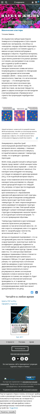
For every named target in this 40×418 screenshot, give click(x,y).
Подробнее (13, 408)
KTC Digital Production (30, 390)
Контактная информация (20, 354)
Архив (31, 342)
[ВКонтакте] (36, 292)
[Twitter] (32, 292)
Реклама (22, 342)
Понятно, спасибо (8, 412)
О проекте (10, 342)
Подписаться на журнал (20, 23)
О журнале (19, 2)
